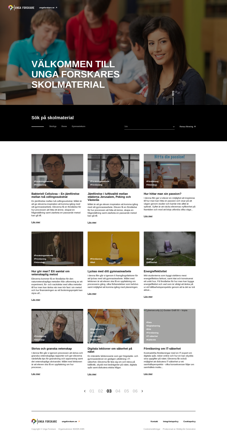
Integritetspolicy (170, 421)
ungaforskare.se (46, 8)
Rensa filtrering (186, 126)
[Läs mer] (57, 189)
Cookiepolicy (189, 421)
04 (117, 391)
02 (100, 391)
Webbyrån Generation (186, 429)
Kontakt (154, 421)
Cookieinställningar (152, 429)
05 (126, 391)
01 (91, 391)
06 (135, 391)
